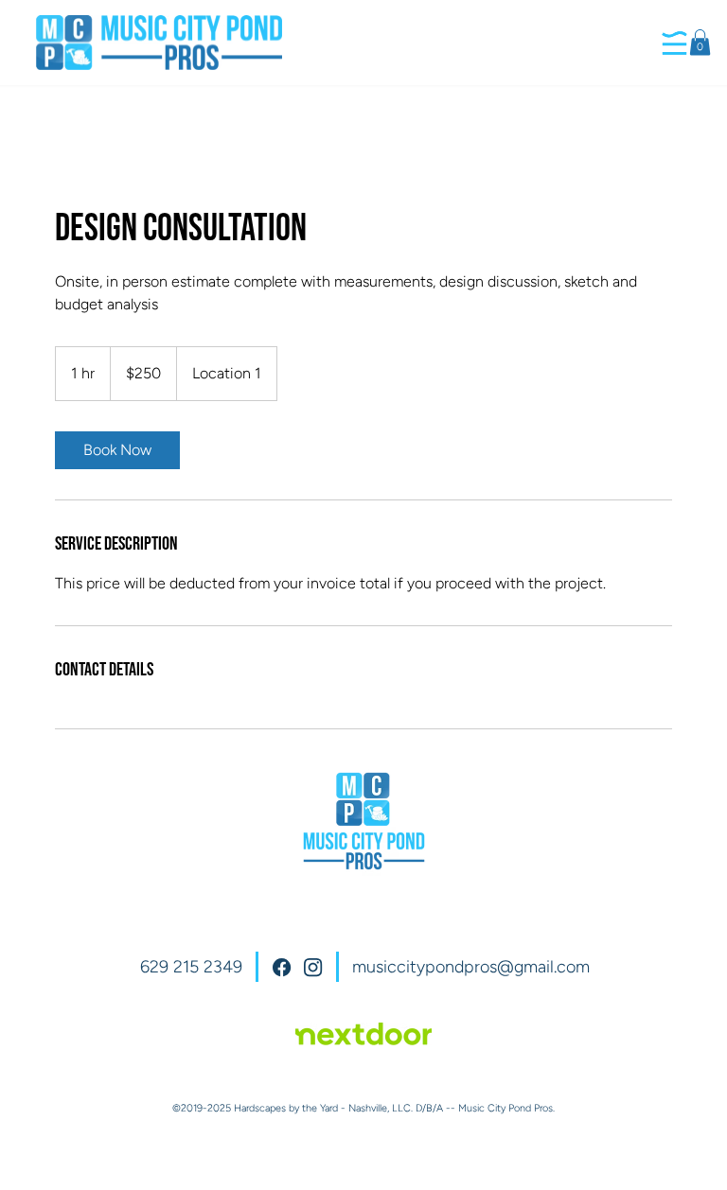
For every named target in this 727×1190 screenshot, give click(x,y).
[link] (117, 450)
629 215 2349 (191, 966)
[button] (700, 42)
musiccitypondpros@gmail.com (471, 966)
